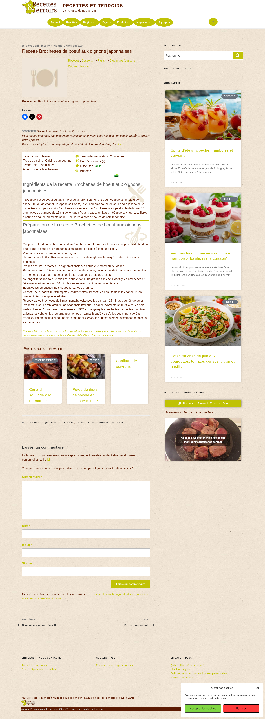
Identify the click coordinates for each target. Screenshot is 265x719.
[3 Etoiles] (29, 131)
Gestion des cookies (182, 677)
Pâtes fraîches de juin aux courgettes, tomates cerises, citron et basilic (203, 361)
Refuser (241, 708)
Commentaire (32, 476)
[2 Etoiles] (26, 131)
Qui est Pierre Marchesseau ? (188, 665)
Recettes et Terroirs (93, 5)
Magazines (143, 22)
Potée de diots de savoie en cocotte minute (85, 395)
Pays (105, 22)
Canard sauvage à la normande (40, 395)
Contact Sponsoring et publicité (39, 669)
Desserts (87, 60)
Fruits (101, 60)
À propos (164, 22)
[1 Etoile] (23, 131)
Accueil (55, 22)
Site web (28, 563)
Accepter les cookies (203, 708)
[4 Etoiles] (32, 131)
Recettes (71, 22)
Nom (26, 525)
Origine (72, 66)
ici (119, 144)
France (84, 66)
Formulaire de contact (34, 665)
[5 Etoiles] (35, 131)
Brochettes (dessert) (122, 60)
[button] (257, 688)
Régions (88, 22)
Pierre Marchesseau (68, 46)
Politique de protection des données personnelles (199, 673)
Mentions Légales (181, 669)
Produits (122, 22)
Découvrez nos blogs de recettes (115, 665)
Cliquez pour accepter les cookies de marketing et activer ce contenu (203, 439)
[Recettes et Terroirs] (28, 704)
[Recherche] (238, 55)
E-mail (27, 544)
